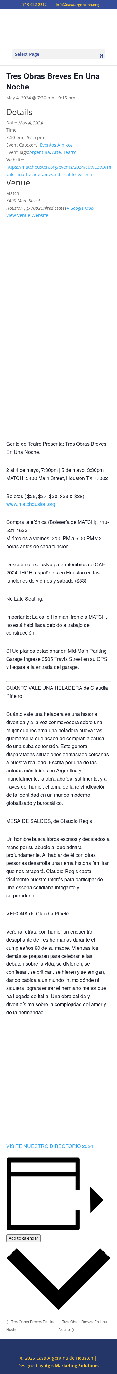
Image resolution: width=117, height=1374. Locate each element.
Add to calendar (23, 1238)
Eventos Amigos (56, 145)
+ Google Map (80, 208)
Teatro (69, 152)
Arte (56, 152)
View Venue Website (27, 215)
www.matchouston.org (30, 503)
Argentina (39, 152)
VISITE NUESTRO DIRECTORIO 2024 (49, 1146)
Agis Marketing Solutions (72, 1365)
